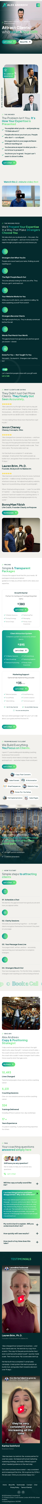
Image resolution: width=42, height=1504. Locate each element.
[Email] (18, 1492)
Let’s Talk (5, 376)
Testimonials (21, 1485)
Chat (35, 1485)
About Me (12, 1485)
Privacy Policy (14, 1487)
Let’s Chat (19, 610)
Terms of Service (26, 1487)
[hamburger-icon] (38, 5)
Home (5, 1485)
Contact (29, 1485)
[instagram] (23, 1492)
